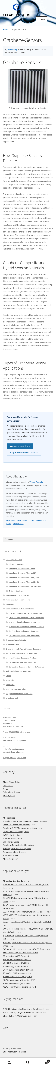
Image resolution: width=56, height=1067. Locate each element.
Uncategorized (12, 698)
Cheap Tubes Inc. (37, 482)
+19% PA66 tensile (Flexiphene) (17, 983)
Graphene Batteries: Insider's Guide (18, 845)
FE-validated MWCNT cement (16, 956)
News (5, 789)
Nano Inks (10, 680)
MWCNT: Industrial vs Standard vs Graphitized (23, 1009)
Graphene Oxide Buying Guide (16, 831)
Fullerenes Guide (10, 855)
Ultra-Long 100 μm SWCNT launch (20, 952)
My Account (9, 1062)
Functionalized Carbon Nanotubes (20, 609)
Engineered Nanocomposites (17, 595)
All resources (18, 523)
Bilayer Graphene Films (18, 564)
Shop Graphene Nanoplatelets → (24, 452)
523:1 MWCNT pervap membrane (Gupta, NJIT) (24, 911)
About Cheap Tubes (11, 782)
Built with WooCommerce (14, 1051)
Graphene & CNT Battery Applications (20, 828)
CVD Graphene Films (14, 560)
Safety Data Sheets (11, 792)
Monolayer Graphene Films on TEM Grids (25, 586)
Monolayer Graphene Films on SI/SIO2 (24, 582)
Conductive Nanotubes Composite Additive (26, 667)
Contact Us (8, 785)
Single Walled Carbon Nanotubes (19, 693)
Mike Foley (12, 49)
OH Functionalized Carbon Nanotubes (24, 635)
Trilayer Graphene (16, 591)
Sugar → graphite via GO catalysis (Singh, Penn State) (27, 922)
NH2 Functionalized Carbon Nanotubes (24, 622)
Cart (43, 1060)
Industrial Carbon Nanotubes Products (21, 658)
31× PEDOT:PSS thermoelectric (17, 959)
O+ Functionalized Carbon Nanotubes (24, 631)
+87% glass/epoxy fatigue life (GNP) (19, 980)
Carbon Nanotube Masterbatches (22, 662)
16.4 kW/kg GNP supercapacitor (17, 973)
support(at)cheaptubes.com (14, 757)
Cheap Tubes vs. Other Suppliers (17, 1015)
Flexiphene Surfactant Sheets (18, 600)
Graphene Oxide (12, 644)
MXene (8, 675)
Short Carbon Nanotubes (16, 689)
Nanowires (10, 684)
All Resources (9, 817)
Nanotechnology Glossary (14, 852)
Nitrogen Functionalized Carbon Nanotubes (26, 626)
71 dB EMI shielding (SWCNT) (16, 963)
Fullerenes (10, 604)
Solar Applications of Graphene (17, 848)
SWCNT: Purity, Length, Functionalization (21, 1012)
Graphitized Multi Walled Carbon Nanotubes (24, 649)
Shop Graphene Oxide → (20, 446)
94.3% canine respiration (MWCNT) (18, 969)
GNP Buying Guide (11, 841)
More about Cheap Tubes (16, 520)
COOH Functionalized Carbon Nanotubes (25, 613)
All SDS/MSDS (9, 795)
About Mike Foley (10, 858)
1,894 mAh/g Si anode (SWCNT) (16, 966)
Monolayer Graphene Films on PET (22, 573)
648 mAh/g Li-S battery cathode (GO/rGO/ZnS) (23, 949)
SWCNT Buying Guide (12, 835)
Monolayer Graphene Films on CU (22, 568)
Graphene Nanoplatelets (16, 640)
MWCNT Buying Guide (12, 838)
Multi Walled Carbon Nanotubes (19, 671)
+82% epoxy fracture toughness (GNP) (20, 986)
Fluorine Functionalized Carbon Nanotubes (26, 617)
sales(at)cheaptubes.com (13, 752)
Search (28, 1062)
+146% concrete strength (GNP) (17, 976)
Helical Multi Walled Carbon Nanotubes (22, 653)
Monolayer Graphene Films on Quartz (24, 577)
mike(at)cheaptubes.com (13, 749)
